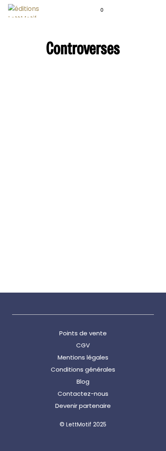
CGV (83, 345)
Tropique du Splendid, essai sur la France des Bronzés (38, 223)
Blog (83, 381)
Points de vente (83, 333)
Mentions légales (83, 357)
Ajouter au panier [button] (105, 246)
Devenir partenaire (83, 405)
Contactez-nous (83, 393)
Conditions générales (83, 369)
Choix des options (32, 254)
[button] (96, 10)
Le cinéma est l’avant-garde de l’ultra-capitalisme (112, 219)
